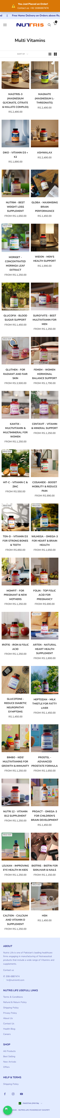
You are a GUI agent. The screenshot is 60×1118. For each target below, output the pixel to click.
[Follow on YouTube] (21, 1094)
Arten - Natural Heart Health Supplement (44, 649)
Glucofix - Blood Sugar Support (15, 318)
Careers (7, 1034)
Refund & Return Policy (15, 1002)
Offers (6, 1067)
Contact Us (8, 1023)
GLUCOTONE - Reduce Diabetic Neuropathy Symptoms (15, 705)
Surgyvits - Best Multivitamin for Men (44, 320)
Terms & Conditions (13, 996)
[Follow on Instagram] (13, 1094)
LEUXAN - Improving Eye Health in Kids (15, 868)
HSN (44, 915)
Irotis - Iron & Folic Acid (15, 647)
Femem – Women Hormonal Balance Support (44, 374)
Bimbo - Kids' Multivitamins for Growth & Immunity (15, 762)
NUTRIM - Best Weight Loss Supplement (15, 207)
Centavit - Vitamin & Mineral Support (44, 426)
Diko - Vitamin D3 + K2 (15, 155)
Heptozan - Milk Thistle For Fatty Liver (44, 704)
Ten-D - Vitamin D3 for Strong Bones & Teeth (15, 541)
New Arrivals (9, 1061)
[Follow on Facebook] (4, 1094)
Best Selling (9, 1056)
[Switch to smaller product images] (55, 54)
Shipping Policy (11, 1007)
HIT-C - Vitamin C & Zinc (15, 484)
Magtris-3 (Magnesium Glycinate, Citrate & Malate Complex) (15, 100)
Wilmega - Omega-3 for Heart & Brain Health (44, 541)
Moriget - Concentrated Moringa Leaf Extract (15, 263)
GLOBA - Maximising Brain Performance (45, 207)
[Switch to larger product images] (49, 54)
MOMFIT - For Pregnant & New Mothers (15, 595)
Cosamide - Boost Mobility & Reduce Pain (44, 487)
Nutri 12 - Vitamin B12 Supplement (15, 814)
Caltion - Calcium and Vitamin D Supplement (15, 920)
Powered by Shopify (39, 1110)
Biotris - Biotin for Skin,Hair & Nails (45, 868)
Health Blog (9, 1028)
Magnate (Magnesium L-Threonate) (44, 98)
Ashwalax (44, 152)
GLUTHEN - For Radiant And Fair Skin (15, 374)
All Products (9, 1051)
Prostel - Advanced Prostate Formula (44, 762)
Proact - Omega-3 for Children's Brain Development (44, 816)
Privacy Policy (10, 1012)
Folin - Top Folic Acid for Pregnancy (44, 595)
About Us (8, 1018)
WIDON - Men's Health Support (44, 259)
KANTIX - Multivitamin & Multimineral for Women (15, 430)
